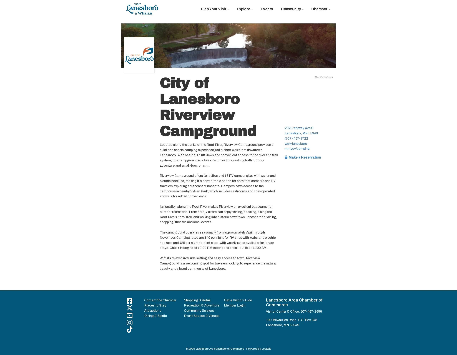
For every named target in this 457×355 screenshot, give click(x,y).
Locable (266, 348)
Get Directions (324, 77)
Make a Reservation (304, 157)
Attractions (152, 310)
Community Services (199, 310)
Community (291, 9)
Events (267, 9)
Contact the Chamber (160, 300)
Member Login (234, 305)
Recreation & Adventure (201, 305)
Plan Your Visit (214, 9)
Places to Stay (155, 305)
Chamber (319, 9)
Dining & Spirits (155, 316)
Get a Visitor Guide (238, 300)
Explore (244, 9)
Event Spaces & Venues (201, 316)
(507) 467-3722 (296, 138)
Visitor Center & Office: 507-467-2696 (294, 311)
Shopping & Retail (197, 300)
